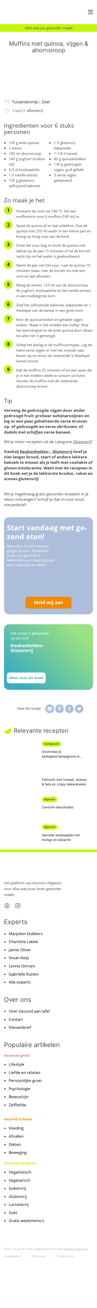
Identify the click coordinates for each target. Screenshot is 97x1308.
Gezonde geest (17, 1055)
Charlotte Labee (23, 941)
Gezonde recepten (20, 1163)
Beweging (18, 1152)
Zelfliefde (17, 1104)
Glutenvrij (82, 441)
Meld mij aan (48, 602)
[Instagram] (18, 906)
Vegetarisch (19, 1180)
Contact (16, 1019)
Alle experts (20, 982)
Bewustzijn (18, 1097)
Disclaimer (39, 1256)
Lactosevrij (18, 1204)
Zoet (46, 101)
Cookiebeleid (12, 1256)
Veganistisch (20, 1172)
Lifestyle (16, 1064)
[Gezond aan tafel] (23, 12)
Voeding (16, 1128)
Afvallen (16, 1136)
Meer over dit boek (26, 677)
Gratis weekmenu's (26, 1220)
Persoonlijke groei (25, 1080)
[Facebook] (7, 906)
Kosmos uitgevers (76, 1249)
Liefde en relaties (24, 1072)
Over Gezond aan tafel (29, 1011)
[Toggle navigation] (90, 12)
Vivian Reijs (19, 958)
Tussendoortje (25, 101)
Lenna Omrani (22, 966)
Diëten (15, 1144)
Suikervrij (17, 1188)
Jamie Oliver (20, 949)
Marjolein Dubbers (26, 933)
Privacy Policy (65, 1256)
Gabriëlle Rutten (24, 974)
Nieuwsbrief (20, 1027)
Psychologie (19, 1088)
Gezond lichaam (18, 1119)
